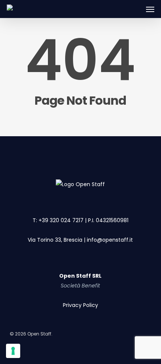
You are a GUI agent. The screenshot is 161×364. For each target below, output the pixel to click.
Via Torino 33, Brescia (55, 240)
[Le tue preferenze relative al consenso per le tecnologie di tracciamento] (13, 351)
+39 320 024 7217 (61, 220)
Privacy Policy (80, 305)
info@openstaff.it (110, 240)
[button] (150, 9)
